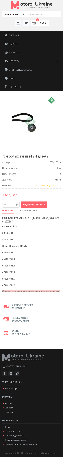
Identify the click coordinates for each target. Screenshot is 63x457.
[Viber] (17, 373)
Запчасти (9, 407)
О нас (7, 427)
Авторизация (11, 388)
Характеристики (27, 211)
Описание (8, 211)
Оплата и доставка (14, 435)
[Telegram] (10, 373)
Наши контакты (12, 431)
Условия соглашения (15, 440)
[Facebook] (4, 373)
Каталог (9, 403)
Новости (9, 412)
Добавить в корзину (34, 204)
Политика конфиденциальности (21, 444)
